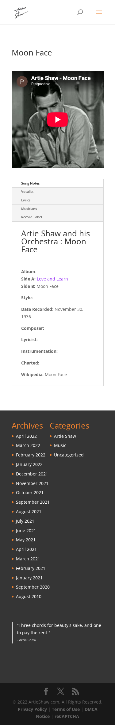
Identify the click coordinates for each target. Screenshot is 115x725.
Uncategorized (69, 455)
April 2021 (26, 549)
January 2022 (29, 464)
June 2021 (26, 530)
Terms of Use (66, 709)
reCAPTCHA (67, 716)
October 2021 (30, 492)
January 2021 (29, 578)
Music (60, 445)
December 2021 (32, 474)
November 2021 (32, 483)
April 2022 (26, 436)
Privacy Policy (32, 709)
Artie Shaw (65, 436)
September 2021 (33, 502)
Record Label (31, 217)
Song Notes (30, 183)
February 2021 (30, 568)
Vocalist (27, 191)
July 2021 (25, 521)
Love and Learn (52, 279)
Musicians (29, 208)
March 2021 (28, 559)
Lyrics (25, 200)
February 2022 (30, 455)
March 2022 (28, 445)
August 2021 (28, 511)
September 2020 (33, 587)
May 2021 (26, 540)
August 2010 (28, 596)
